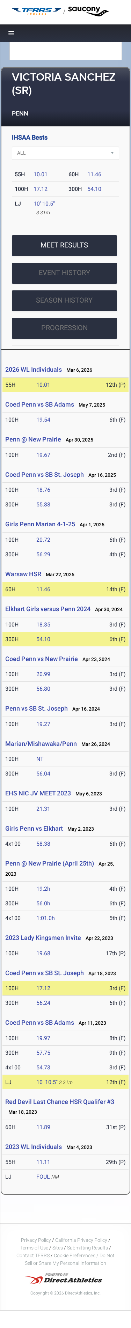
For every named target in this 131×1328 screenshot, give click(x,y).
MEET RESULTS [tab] (64, 245)
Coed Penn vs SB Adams (39, 404)
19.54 (43, 419)
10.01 (41, 174)
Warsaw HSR (23, 574)
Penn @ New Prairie (33, 439)
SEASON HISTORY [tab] (64, 300)
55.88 (43, 504)
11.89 (43, 1127)
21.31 (43, 809)
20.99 (43, 674)
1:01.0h (45, 918)
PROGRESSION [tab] (64, 328)
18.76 (43, 490)
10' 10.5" (44, 203)
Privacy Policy (36, 1240)
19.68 (43, 953)
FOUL (43, 1176)
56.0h (43, 903)
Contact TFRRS (33, 1255)
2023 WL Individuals (33, 1146)
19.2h (43, 888)
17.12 (41, 189)
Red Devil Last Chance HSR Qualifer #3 (59, 1101)
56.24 (43, 1003)
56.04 (43, 773)
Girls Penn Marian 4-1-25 (40, 524)
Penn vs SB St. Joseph (36, 708)
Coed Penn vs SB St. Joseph (44, 474)
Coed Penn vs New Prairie (41, 658)
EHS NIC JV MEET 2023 (38, 793)
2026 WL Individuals (33, 369)
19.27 (43, 724)
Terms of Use (34, 1248)
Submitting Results (87, 1248)
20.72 (43, 539)
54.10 (94, 189)
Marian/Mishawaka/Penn (41, 743)
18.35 (43, 624)
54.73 (43, 1067)
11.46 (94, 174)
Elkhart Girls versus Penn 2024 (47, 609)
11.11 (43, 1162)
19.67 (43, 455)
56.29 (43, 554)
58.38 (43, 843)
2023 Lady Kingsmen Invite (43, 937)
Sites (57, 1248)
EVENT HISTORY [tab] (64, 272)
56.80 (43, 688)
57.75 (43, 1052)
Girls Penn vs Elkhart (34, 828)
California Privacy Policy (81, 1240)
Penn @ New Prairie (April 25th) (49, 863)
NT (40, 759)
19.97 (43, 1038)
